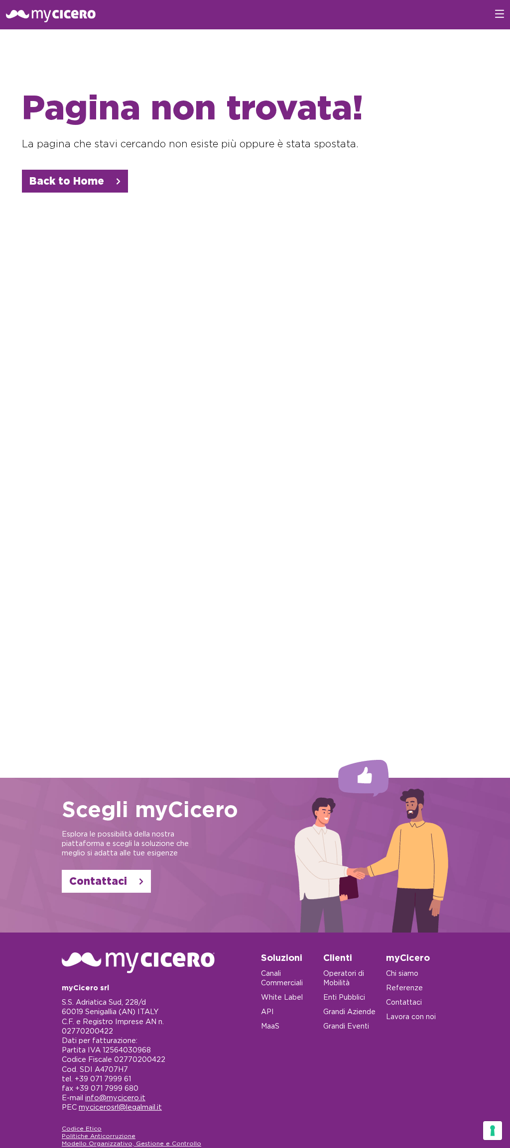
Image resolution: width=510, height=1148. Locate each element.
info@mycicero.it (115, 1097)
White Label (282, 997)
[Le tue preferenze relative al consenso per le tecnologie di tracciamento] (492, 1130)
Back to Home (66, 181)
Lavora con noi (411, 1017)
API (267, 1012)
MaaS (270, 1026)
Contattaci (98, 881)
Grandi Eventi (346, 1026)
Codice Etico (82, 1128)
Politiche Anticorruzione (98, 1136)
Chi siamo (402, 973)
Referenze (404, 988)
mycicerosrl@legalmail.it (120, 1107)
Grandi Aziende (349, 1012)
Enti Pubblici (344, 997)
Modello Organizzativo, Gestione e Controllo (131, 1143)
